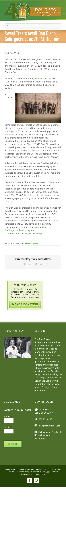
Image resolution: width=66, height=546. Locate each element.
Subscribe (12, 444)
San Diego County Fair (46, 377)
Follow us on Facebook (49, 432)
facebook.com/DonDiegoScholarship (23, 233)
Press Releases (31, 243)
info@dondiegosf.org (49, 425)
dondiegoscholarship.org (38, 78)
